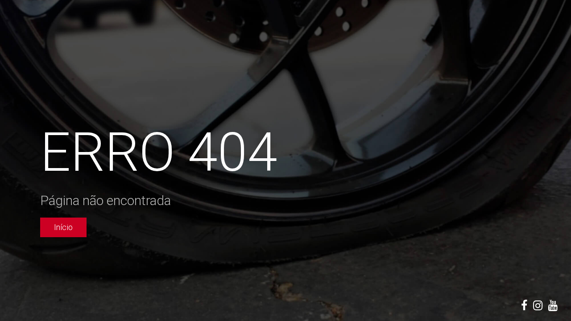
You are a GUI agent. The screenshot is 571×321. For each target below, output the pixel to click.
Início (63, 227)
